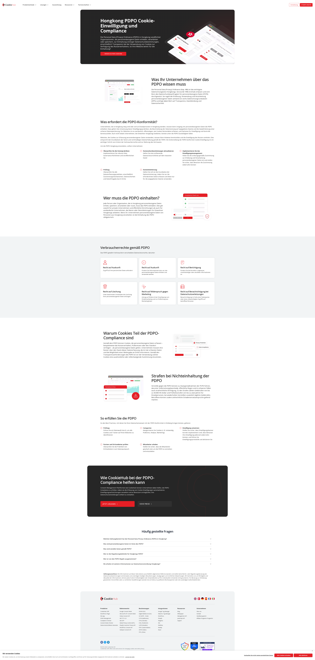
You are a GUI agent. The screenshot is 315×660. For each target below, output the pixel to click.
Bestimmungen (144, 608)
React (159, 630)
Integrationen (163, 608)
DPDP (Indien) (142, 630)
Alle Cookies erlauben (283, 655)
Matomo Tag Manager (164, 613)
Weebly (160, 627)
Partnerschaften (83, 5)
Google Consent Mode (126, 611)
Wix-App (102, 616)
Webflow (160, 625)
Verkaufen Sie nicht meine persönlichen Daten (258, 655)
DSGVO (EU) (142, 611)
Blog (178, 611)
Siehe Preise (145, 504)
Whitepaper (180, 613)
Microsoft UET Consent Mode (128, 613)
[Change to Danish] (199, 598)
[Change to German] (202, 598)
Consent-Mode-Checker (106, 623)
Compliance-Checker (105, 620)
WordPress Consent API (126, 627)
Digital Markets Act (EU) (145, 613)
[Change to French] (209, 598)
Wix (159, 623)
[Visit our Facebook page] (101, 642)
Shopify (160, 618)
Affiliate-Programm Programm (205, 618)
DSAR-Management (105, 618)
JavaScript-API (181, 618)
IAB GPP (122, 620)
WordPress (161, 616)
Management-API (182, 616)
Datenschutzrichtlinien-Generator (109, 625)
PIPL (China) (142, 632)
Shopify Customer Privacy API (127, 625)
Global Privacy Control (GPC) (127, 623)
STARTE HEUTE (306, 5)
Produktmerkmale (28, 5)
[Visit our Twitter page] (105, 642)
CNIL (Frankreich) (143, 623)
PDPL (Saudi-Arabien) (144, 627)
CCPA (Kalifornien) (144, 618)
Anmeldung (294, 5)
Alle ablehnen (303, 655)
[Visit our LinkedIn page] (108, 642)
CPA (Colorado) (143, 620)
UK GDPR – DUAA (143, 616)
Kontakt (199, 613)
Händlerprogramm (201, 616)
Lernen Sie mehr (130, 657)
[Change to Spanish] (206, 598)
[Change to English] (195, 598)
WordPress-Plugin (105, 613)
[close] (312, 650)
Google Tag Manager (163, 611)
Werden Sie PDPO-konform (113, 54)
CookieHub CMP (104, 611)
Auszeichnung (56, 5)
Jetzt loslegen (109, 504)
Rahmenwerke (124, 608)
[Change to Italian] (213, 598)
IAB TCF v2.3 (123, 618)
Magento (160, 620)
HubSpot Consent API (125, 630)
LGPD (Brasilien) (143, 625)
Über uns (199, 611)
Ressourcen (68, 5)
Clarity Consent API (125, 616)
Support (179, 620)
